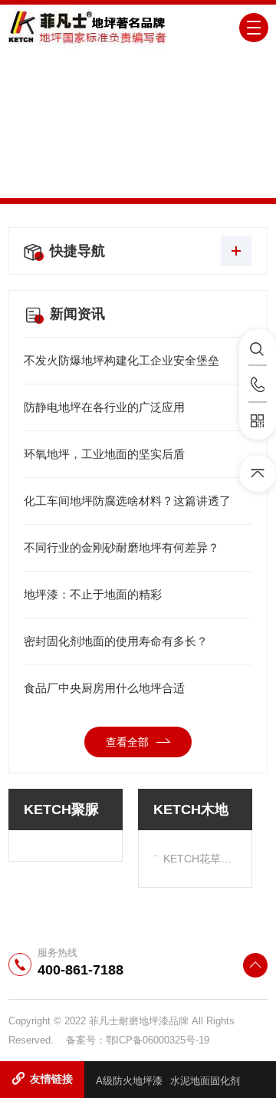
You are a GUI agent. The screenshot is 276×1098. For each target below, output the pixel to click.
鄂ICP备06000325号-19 (157, 1040)
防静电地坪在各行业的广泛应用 (104, 407)
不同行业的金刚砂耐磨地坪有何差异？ (121, 547)
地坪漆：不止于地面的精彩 (93, 594)
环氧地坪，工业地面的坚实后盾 (104, 453)
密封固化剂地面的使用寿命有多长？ (116, 641)
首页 (95, 161)
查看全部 (127, 742)
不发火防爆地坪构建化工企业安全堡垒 (121, 360)
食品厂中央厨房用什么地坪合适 (104, 687)
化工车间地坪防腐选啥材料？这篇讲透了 (127, 500)
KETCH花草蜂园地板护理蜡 (199, 858)
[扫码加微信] (257, 421)
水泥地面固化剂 (205, 1080)
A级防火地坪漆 (129, 1080)
